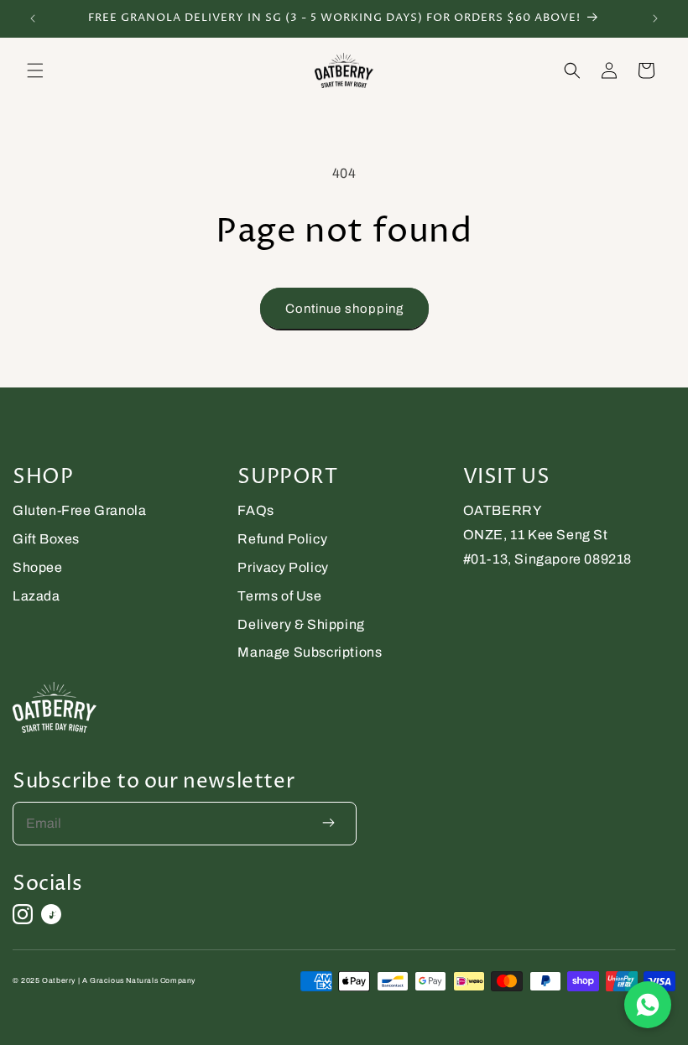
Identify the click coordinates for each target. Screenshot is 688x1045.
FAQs (255, 510)
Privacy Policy (282, 567)
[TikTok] (51, 914)
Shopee (38, 567)
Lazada (36, 596)
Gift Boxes (46, 539)
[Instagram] (23, 914)
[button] (35, 70)
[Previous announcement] (32, 18)
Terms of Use (279, 596)
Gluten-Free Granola (79, 510)
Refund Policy (282, 539)
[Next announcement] (655, 18)
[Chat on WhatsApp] (647, 1004)
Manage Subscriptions (309, 652)
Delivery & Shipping (300, 624)
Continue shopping (344, 308)
